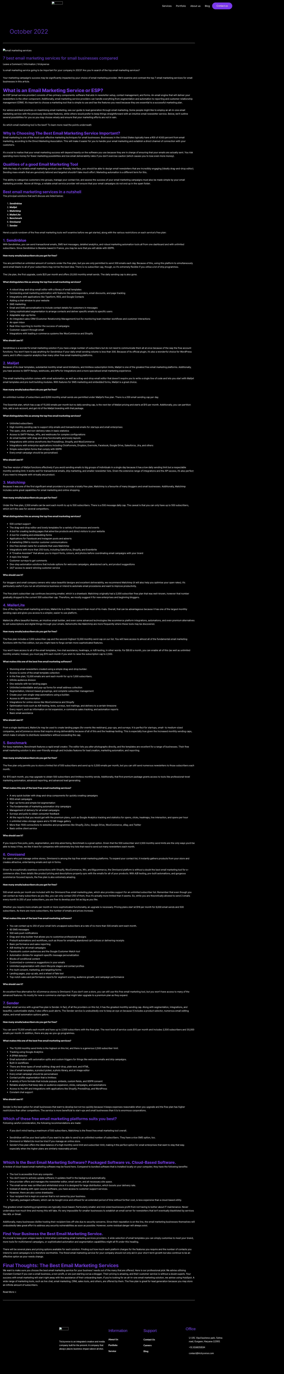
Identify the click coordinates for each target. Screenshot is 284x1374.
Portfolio (181, 5)
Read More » (9, 1291)
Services (167, 5)
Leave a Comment (12, 64)
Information (30, 64)
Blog (207, 5)
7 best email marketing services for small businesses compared (60, 58)
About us (195, 5)
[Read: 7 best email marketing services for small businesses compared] (17, 50)
